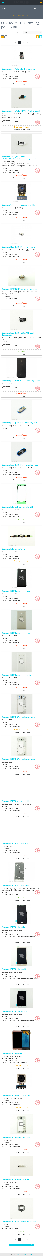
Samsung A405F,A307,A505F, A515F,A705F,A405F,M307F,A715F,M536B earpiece (19, 158)
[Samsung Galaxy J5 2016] (21, 536)
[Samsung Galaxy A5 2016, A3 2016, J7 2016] (21, 56)
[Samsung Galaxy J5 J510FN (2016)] (21, 914)
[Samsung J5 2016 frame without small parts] (21, 788)
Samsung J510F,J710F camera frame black (19, 1221)
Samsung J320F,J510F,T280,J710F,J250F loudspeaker (18, 334)
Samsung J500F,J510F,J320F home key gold (19, 423)
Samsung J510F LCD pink (12, 1053)
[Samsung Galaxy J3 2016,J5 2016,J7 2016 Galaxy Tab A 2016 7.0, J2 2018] (21, 320)
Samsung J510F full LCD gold (14, 969)
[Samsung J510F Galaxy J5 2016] (21, 1082)
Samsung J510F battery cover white (16, 675)
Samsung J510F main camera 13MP (16, 1095)
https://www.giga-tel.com (24, 1254)
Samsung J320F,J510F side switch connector (20, 289)
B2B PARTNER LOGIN (21, 15)
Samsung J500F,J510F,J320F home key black (20, 465)
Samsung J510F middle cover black (16, 1137)
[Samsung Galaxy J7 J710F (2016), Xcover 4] (21, 192)
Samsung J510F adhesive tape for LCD (18, 507)
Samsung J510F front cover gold (15, 801)
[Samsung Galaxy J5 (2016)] (21, 494)
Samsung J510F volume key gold (15, 1179)
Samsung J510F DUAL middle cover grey (18, 759)
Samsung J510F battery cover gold (16, 633)
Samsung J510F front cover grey (15, 843)
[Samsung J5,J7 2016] (21, 1208)
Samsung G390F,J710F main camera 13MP (19, 205)
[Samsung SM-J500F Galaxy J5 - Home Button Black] (21, 452)
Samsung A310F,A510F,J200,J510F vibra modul (21, 111)
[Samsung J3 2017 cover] (21, 368)
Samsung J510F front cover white (15, 885)
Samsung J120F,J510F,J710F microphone (18, 247)
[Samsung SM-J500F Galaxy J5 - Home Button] (21, 410)
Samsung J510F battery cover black (16, 591)
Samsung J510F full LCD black (14, 927)
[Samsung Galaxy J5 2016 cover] (21, 662)
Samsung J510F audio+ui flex (14, 549)
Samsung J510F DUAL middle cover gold (18, 717)
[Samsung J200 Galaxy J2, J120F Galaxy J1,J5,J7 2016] (21, 234)
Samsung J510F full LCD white (14, 1011)
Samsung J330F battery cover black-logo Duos (21, 381)
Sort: (18, 32)
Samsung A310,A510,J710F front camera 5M (20, 69)
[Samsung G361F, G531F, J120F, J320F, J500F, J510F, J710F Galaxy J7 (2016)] (21, 276)
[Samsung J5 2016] (21, 704)
